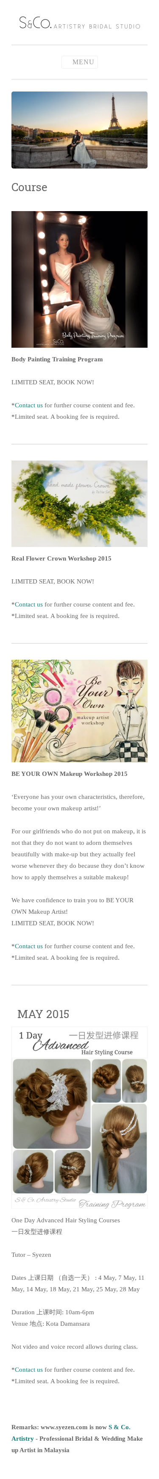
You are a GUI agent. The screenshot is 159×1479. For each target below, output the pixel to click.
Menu (84, 62)
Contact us (29, 405)
